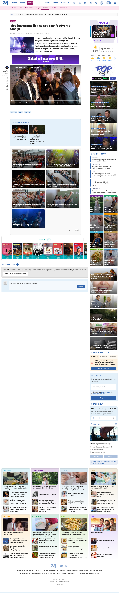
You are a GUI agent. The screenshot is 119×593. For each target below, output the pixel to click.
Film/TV (53, 8)
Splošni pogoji (25, 573)
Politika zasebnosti (96, 570)
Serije (38, 8)
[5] (28, 251)
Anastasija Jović (5, 72)
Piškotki (62, 570)
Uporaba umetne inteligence (89, 573)
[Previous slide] (82, 239)
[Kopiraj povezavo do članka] (7, 89)
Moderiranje (53, 570)
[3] (7, 251)
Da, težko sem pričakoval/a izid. (102, 447)
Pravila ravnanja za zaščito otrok (43, 573)
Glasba (45, 8)
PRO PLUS (38, 570)
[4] (17, 251)
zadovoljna (38, 470)
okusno (66, 516)
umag (20, 112)
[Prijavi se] (101, 3)
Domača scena (17, 8)
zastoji (103, 357)
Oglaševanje (20, 570)
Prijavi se (81, 286)
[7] (48, 251)
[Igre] (80, 3)
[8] (58, 251)
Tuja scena (29, 8)
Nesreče (94, 357)
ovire (113, 357)
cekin (94, 470)
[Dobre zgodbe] (74, 3)
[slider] (45, 100)
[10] (78, 251)
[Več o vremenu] (114, 58)
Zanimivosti (63, 8)
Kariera (45, 570)
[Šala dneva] (113, 418)
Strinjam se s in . (102, 392)
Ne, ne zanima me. (97, 449)
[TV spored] (85, 3)
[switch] (108, 2)
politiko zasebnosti (99, 393)
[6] (38, 251)
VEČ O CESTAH (103, 368)
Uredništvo (30, 570)
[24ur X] (66, 565)
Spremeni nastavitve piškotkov (77, 570)
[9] (68, 251)
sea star (14, 112)
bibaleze (7, 470)
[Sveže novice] (12, 14)
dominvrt (37, 516)
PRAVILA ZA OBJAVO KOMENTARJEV (15, 274)
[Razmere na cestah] (91, 3)
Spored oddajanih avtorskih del (67, 573)
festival (27, 112)
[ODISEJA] (44, 239)
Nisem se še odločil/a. (99, 452)
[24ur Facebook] (61, 565)
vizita (65, 470)
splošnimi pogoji (106, 392)
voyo (93, 516)
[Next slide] (85, 239)
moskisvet (8, 516)
